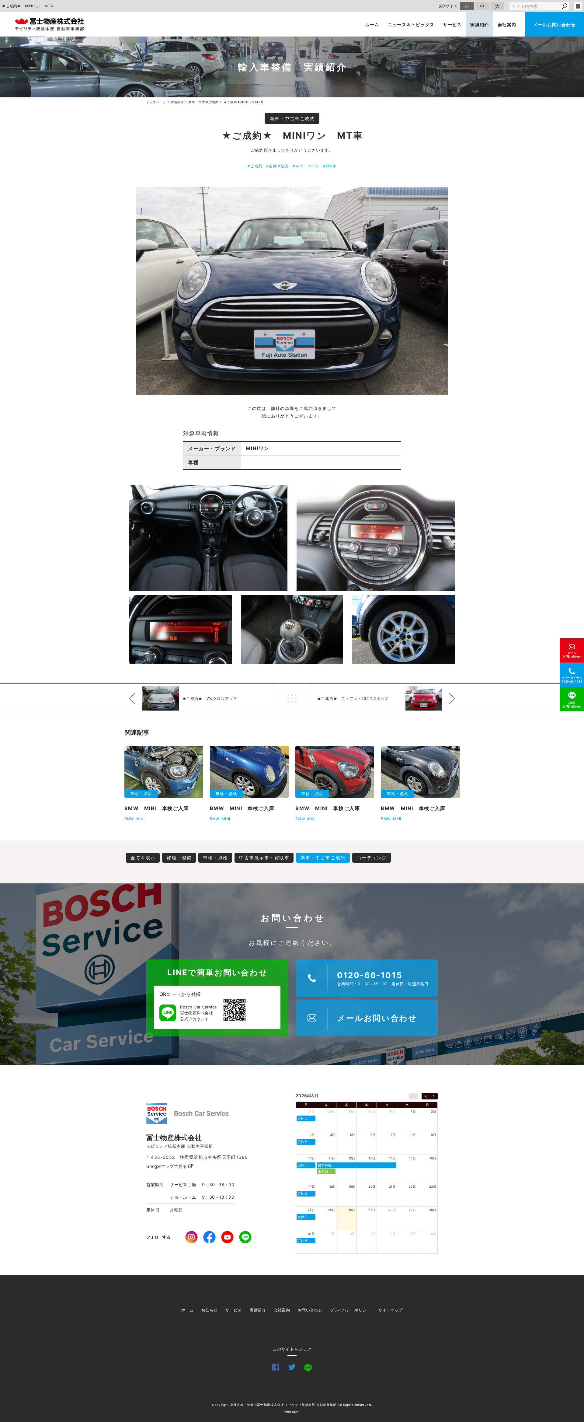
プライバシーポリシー (350, 1310)
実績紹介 (479, 24)
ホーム (372, 24)
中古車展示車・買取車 (264, 858)
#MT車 (329, 166)
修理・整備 (179, 858)
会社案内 (507, 24)
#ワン (313, 166)
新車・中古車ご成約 (292, 118)
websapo (292, 1411)
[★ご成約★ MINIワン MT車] (292, 291)
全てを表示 (143, 858)
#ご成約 (255, 166)
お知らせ (209, 1310)
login (578, 6)
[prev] (426, 1096)
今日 (413, 1096)
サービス (452, 24)
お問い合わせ (310, 1310)
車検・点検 (215, 858)
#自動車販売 (277, 166)
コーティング (372, 858)
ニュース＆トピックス (411, 24)
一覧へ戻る (292, 698)
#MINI (299, 166)
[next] (433, 1096)
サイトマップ (390, 1310)
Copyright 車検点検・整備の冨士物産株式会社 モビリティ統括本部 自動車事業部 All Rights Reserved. (292, 1404)
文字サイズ (448, 6)
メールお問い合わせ (554, 24)
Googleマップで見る (167, 1166)
